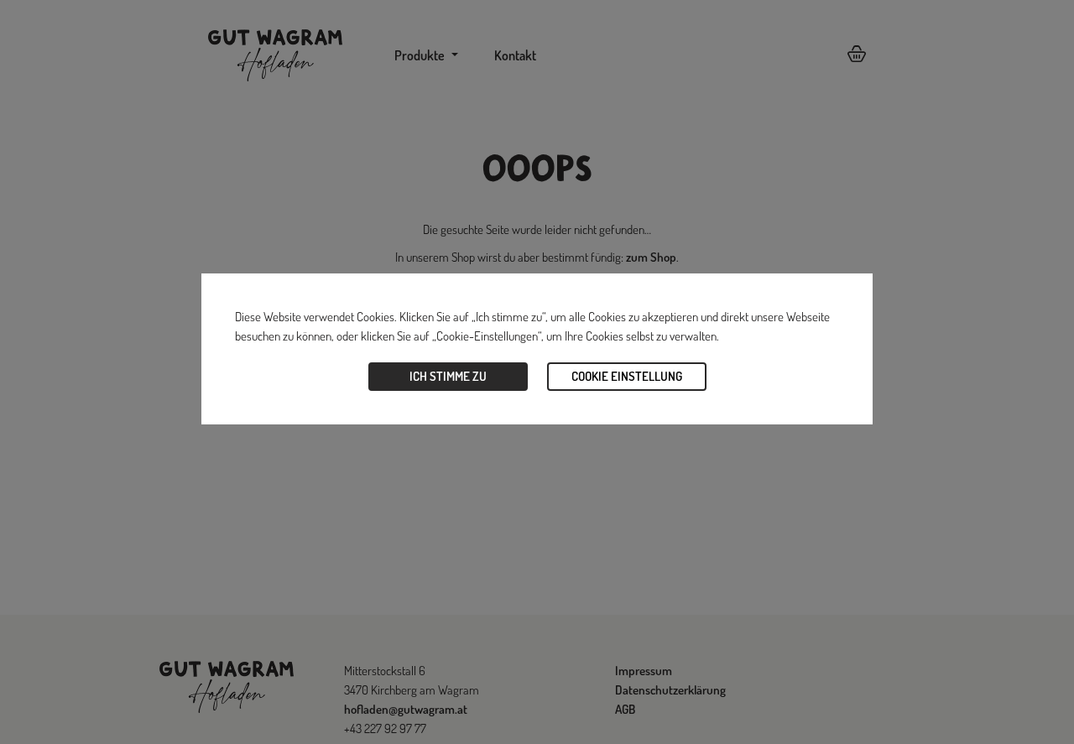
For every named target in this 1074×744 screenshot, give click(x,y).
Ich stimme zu (448, 376)
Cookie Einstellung (626, 376)
